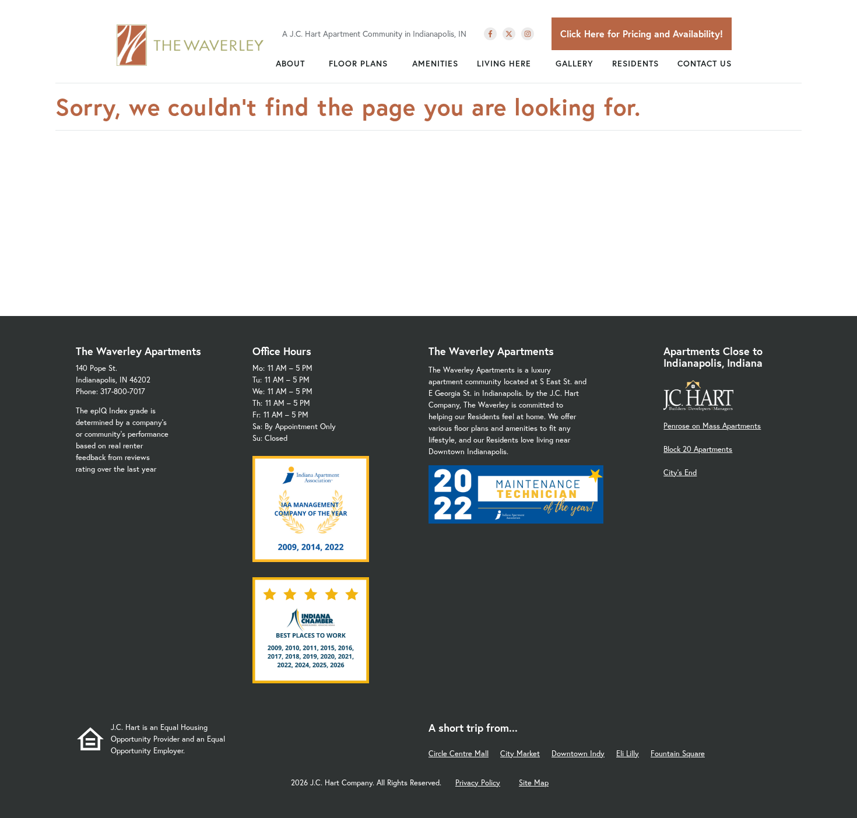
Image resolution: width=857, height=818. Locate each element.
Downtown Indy (578, 754)
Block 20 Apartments (697, 449)
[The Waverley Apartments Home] (190, 44)
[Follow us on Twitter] (509, 33)
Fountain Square (678, 754)
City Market (520, 754)
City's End (680, 473)
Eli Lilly (627, 754)
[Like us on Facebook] (490, 33)
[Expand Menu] (311, 63)
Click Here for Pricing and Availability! (641, 33)
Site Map (534, 783)
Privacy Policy (477, 783)
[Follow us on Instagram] (527, 33)
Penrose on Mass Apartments (712, 426)
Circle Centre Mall (458, 754)
